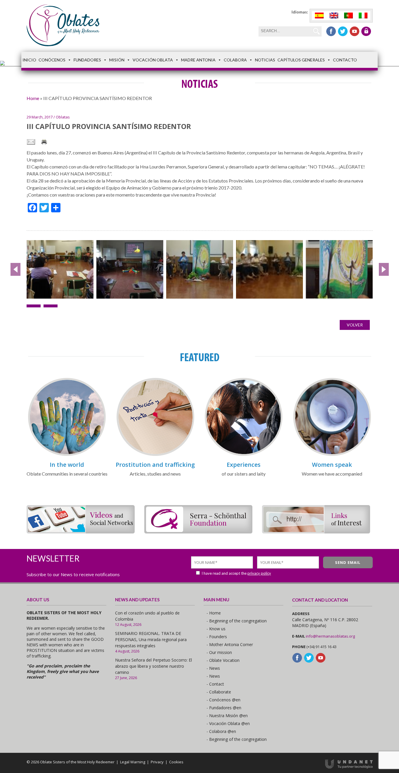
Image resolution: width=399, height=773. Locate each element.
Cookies (176, 762)
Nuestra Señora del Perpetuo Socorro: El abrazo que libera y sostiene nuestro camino (153, 666)
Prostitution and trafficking (155, 465)
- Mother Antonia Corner (230, 644)
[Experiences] (243, 455)
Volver (355, 324)
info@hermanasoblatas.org (330, 636)
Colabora (235, 59)
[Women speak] (332, 455)
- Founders (217, 636)
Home (33, 98)
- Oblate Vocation (223, 660)
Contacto (345, 59)
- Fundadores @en (224, 707)
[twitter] (343, 31)
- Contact (215, 684)
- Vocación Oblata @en (228, 723)
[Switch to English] (334, 15)
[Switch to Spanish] (319, 15)
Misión (116, 59)
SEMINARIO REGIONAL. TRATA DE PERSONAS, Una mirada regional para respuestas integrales (151, 639)
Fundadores (87, 59)
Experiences (244, 465)
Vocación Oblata (153, 59)
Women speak (332, 465)
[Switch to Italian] (363, 15)
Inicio (29, 59)
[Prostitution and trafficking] (155, 455)
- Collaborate (219, 692)
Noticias (265, 59)
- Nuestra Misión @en (227, 715)
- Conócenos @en (223, 700)
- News (213, 668)
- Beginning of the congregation (237, 621)
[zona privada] (366, 31)
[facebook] (331, 31)
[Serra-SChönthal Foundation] (198, 531)
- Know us (216, 628)
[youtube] (354, 31)
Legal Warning (132, 762)
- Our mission (219, 652)
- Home (214, 613)
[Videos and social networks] (81, 531)
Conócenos (52, 59)
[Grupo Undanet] (349, 767)
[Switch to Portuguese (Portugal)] (348, 15)
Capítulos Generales (301, 59)
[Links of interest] (316, 531)
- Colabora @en (221, 731)
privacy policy (259, 573)
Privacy (157, 762)
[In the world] (66, 455)
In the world (67, 465)
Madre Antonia (198, 59)
